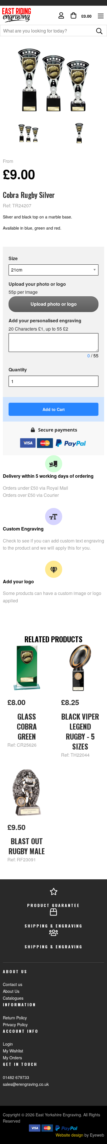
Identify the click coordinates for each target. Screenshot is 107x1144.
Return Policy (15, 1018)
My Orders (12, 1057)
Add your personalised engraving (45, 324)
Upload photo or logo (54, 304)
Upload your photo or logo (37, 288)
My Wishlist (13, 1051)
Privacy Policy (15, 1024)
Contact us (12, 984)
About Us (11, 991)
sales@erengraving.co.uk (26, 1084)
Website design (69, 1135)
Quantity (18, 369)
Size (13, 258)
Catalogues (13, 998)
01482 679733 (16, 1077)
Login (8, 1044)
